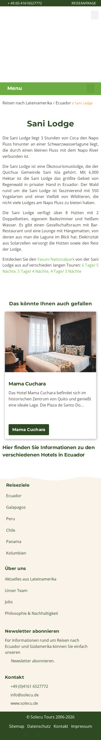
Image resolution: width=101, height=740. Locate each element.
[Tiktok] (75, 735)
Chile (10, 530)
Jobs (9, 601)
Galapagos (16, 507)
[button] (95, 15)
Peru (10, 518)
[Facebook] (26, 735)
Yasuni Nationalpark (56, 259)
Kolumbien (16, 553)
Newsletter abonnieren (32, 631)
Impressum (81, 726)
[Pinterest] (38, 735)
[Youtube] (62, 735)
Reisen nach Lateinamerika (27, 103)
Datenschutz (39, 726)
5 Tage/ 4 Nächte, (34, 271)
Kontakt (61, 726)
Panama (13, 541)
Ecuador (63, 103)
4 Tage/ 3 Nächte (65, 271)
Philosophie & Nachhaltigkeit (31, 613)
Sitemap (16, 726)
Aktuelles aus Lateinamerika (30, 579)
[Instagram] (50, 735)
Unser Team (16, 590)
